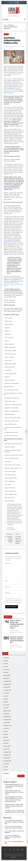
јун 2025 (5, 699)
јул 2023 (5, 767)
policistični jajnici (13, 91)
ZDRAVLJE (6, 34)
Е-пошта (7, 587)
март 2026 (5, 672)
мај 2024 (5, 737)
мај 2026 (5, 666)
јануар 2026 (6, 678)
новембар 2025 (7, 684)
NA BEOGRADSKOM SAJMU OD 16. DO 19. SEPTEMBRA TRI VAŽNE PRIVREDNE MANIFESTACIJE (14, 786)
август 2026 (6, 657)
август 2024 (6, 728)
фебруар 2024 (6, 746)
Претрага (6, 773)
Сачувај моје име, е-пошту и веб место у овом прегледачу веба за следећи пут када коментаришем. (13, 600)
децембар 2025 (7, 681)
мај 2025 (5, 702)
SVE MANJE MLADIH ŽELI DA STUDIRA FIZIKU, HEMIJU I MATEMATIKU (14, 827)
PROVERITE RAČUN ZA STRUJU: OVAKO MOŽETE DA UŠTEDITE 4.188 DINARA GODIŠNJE (14, 806)
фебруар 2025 (6, 711)
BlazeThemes (14, 857)
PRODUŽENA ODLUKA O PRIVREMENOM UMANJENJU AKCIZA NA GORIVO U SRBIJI (15, 811)
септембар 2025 (7, 690)
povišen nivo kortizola (12, 240)
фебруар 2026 (6, 675)
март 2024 (5, 743)
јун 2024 (5, 734)
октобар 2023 (6, 758)
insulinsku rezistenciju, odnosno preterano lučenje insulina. (13, 284)
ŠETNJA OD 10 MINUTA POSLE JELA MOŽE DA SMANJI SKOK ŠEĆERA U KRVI (17, 639)
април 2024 (6, 740)
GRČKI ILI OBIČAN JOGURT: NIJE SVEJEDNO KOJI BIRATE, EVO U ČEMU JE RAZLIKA (17, 624)
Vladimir (7, 820)
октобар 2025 (6, 687)
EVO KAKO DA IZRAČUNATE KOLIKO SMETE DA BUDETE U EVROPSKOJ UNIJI (14, 822)
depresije (6, 186)
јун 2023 (5, 769)
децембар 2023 (7, 752)
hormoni (9, 79)
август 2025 (6, 693)
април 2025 (6, 705)
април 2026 (6, 669)
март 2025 (5, 708)
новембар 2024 (7, 719)
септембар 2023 (7, 761)
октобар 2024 (6, 722)
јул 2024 (5, 731)
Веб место (7, 593)
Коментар (8, 563)
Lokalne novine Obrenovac (11, 46)
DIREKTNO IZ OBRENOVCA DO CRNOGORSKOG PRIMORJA (13, 837)
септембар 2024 (7, 725)
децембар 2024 (7, 716)
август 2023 (6, 764)
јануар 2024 (6, 749)
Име (6, 580)
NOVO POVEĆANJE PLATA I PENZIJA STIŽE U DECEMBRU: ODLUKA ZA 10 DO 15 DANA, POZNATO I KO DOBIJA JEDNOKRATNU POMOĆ (14, 799)
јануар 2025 (6, 713)
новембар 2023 (7, 755)
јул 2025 (5, 696)
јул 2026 (5, 660)
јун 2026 (5, 663)
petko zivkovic (8, 841)
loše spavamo (11, 90)
